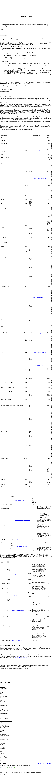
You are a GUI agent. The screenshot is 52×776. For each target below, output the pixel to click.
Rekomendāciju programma (4, 736)
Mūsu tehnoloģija (3, 749)
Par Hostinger (2, 748)
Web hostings (2, 687)
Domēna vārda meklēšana (4, 705)
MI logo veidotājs (3, 725)
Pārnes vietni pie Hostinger (4, 726)
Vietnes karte (2, 743)
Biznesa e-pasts (2, 692)
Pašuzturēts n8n (2, 691)
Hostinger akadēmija (3, 757)
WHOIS (1, 709)
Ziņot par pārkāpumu (3, 760)
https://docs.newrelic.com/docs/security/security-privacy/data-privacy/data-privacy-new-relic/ (22, 539)
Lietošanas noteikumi (26, 765)
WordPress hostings (3, 688)
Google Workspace (3, 701)
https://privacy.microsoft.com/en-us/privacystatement (17, 595)
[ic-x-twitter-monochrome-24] (43, 763)
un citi (22, 767)
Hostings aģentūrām (3, 696)
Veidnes (1, 722)
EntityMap (2, 744)
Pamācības (2, 755)
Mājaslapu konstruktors (4, 718)
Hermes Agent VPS (3, 697)
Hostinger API (2, 727)
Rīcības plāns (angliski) (4, 739)
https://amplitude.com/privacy (17, 640)
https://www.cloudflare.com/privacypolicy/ (40, 178)
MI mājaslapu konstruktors (4, 719)
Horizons (1, 717)
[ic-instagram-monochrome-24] (41, 763)
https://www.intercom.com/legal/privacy (39, 297)
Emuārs (1, 751)
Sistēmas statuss (2, 740)
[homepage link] (2, 2)
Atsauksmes (2, 732)
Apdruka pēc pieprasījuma (4, 723)
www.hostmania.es (11, 40)
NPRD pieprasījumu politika (5, 765)
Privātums (12, 765)
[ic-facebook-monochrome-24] (40, 763)
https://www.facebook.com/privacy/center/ (40, 352)
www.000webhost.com (4, 40)
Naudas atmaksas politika (18, 765)
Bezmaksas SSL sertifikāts (4, 710)
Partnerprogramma (3, 734)
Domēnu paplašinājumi (4, 713)
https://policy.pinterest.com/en (17, 616)
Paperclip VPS (2, 700)
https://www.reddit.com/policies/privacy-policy (19, 620)
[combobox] (3, 30)
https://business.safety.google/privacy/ (39, 333)
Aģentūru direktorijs (3, 738)
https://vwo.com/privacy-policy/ (38, 365)
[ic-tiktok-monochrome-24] (49, 763)
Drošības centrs (2, 742)
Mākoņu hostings (3, 693)
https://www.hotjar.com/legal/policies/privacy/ (22, 520)
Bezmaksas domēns (3, 708)
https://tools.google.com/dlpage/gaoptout (21, 657)
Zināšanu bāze (2, 756)
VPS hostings (2, 689)
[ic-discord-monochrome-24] (51, 763)
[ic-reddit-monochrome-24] (47, 763)
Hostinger (2, 682)
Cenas (1, 731)
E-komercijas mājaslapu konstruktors (6, 721)
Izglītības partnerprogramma (4, 735)
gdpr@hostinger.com (6, 654)
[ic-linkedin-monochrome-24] (38, 763)
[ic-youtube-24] (45, 763)
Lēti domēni (2, 706)
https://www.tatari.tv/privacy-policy (18, 634)
